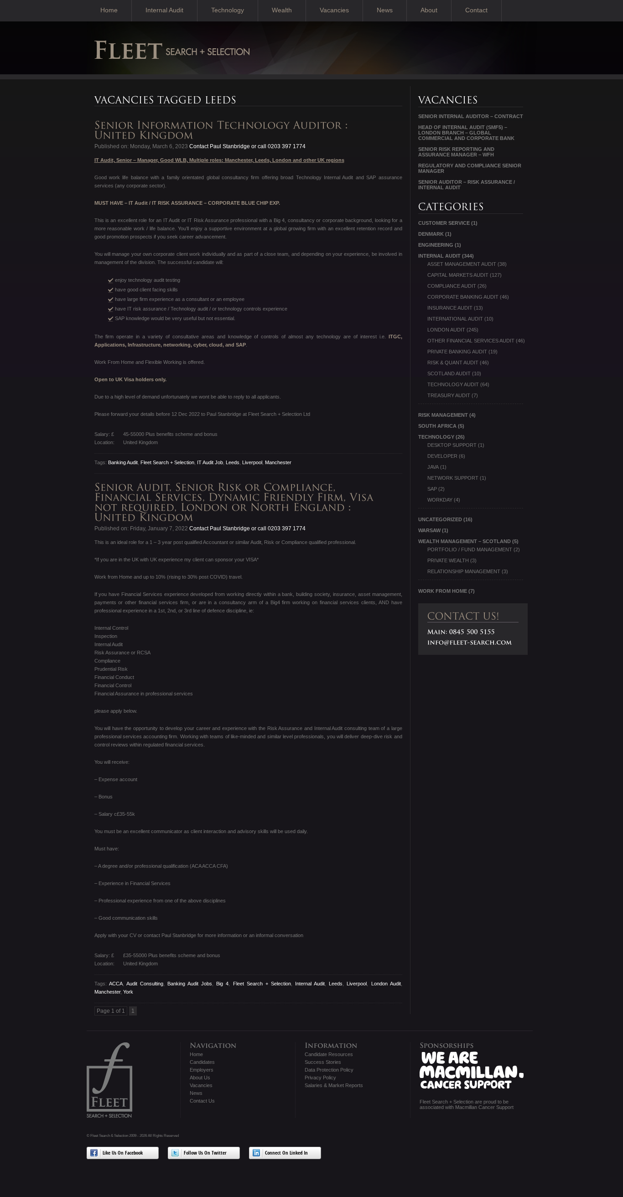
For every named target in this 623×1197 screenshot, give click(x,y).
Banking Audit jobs (189, 983)
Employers (201, 1070)
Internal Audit (164, 10)
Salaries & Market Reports (334, 1085)
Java (433, 467)
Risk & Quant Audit (452, 362)
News (385, 10)
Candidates (202, 1062)
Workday (439, 500)
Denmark (431, 234)
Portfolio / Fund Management (469, 549)
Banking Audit (123, 462)
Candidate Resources (329, 1054)
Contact (476, 10)
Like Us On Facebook (123, 1153)
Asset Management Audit (461, 264)
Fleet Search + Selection (167, 462)
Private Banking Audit (457, 351)
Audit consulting (144, 983)
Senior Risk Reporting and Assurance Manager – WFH (456, 151)
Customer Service (444, 223)
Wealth (282, 10)
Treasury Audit (448, 395)
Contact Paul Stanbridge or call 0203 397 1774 (247, 146)
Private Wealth (448, 560)
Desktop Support (452, 445)
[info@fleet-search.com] (469, 642)
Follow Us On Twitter (205, 1153)
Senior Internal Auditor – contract (470, 116)
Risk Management (443, 415)
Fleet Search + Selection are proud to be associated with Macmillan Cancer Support (467, 1104)
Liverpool (252, 462)
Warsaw (429, 530)
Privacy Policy (320, 1077)
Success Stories (323, 1062)
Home (109, 10)
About (429, 10)
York (128, 992)
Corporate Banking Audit (462, 297)
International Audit (455, 318)
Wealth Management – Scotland (464, 541)
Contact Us (202, 1101)
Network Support (452, 478)
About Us (200, 1077)
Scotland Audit (449, 373)
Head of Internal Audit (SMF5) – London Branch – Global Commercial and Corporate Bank (466, 132)
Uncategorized (440, 519)
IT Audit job (210, 462)
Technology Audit (453, 384)
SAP (432, 489)
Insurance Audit (449, 308)
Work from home (442, 591)
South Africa (437, 426)
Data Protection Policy (329, 1070)
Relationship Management (463, 571)
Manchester (278, 462)
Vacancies (334, 10)
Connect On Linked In (286, 1153)
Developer (442, 456)
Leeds (232, 462)
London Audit (386, 983)
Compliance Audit (451, 286)
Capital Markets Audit (457, 275)
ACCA (116, 983)
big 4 (222, 983)
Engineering (435, 245)
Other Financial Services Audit (470, 340)
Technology (227, 10)
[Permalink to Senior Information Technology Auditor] (223, 130)
